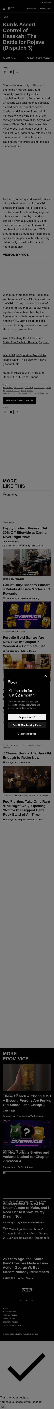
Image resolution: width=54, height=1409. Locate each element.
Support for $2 (27, 717)
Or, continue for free (27, 733)
